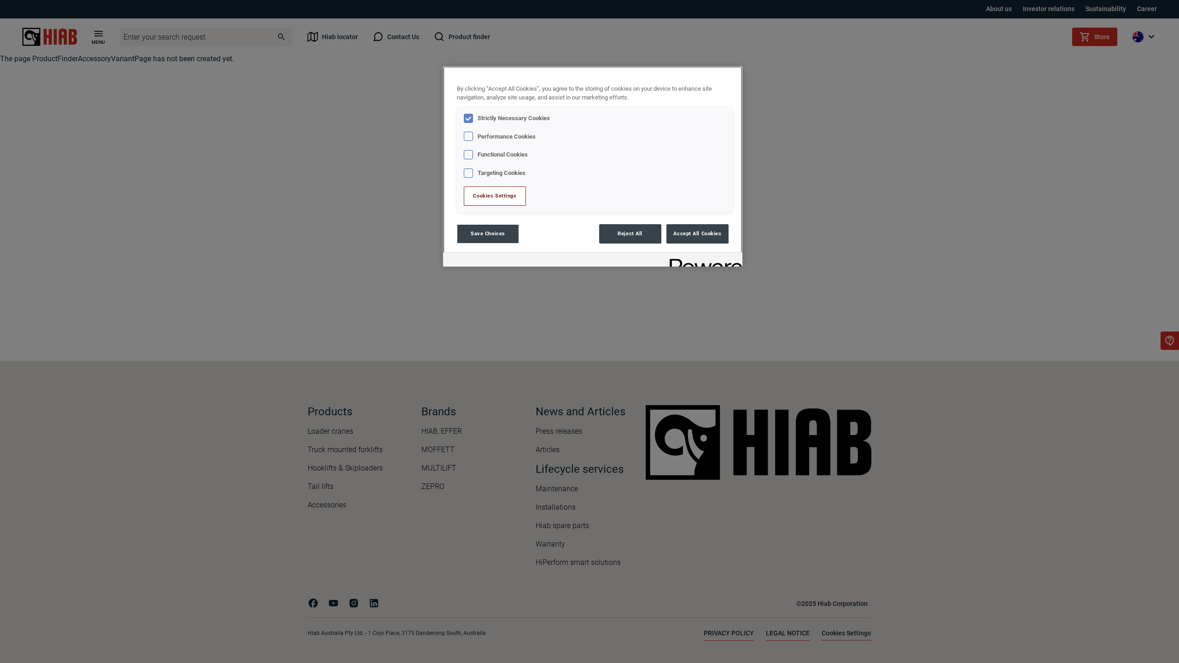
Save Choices (488, 233)
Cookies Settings (494, 195)
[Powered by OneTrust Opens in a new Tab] (703, 261)
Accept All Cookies (697, 233)
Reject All (630, 233)
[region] (592, 166)
